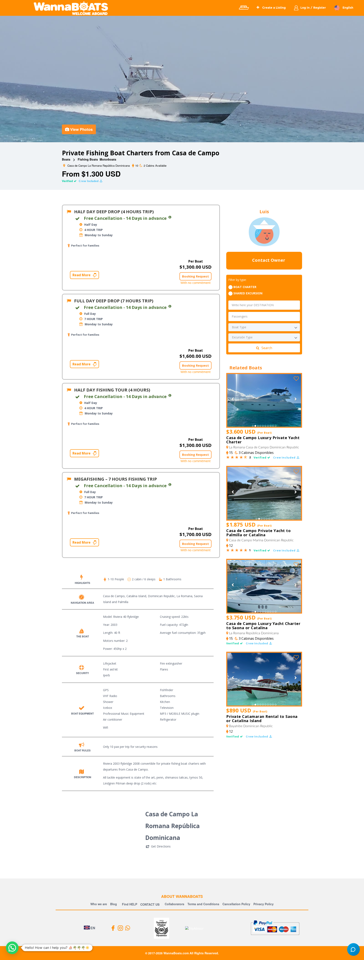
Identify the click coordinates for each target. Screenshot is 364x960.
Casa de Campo (114, 596)
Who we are (98, 904)
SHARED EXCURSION (247, 293)
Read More (81, 275)
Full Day (89, 314)
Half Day (90, 225)
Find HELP (129, 904)
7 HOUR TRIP (93, 319)
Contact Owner (268, 260)
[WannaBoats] (71, 8)
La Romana (184, 596)
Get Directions (161, 846)
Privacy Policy (263, 904)
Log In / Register (313, 7)
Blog (113, 904)
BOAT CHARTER (244, 287)
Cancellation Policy (236, 904)
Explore (243, 7)
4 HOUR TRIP (93, 230)
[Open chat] (353, 949)
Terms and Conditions (203, 904)
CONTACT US (149, 904)
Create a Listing (273, 7)
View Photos (81, 129)
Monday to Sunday (98, 235)
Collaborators (174, 904)
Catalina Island (136, 596)
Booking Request (195, 276)
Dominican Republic (161, 596)
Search (266, 348)
